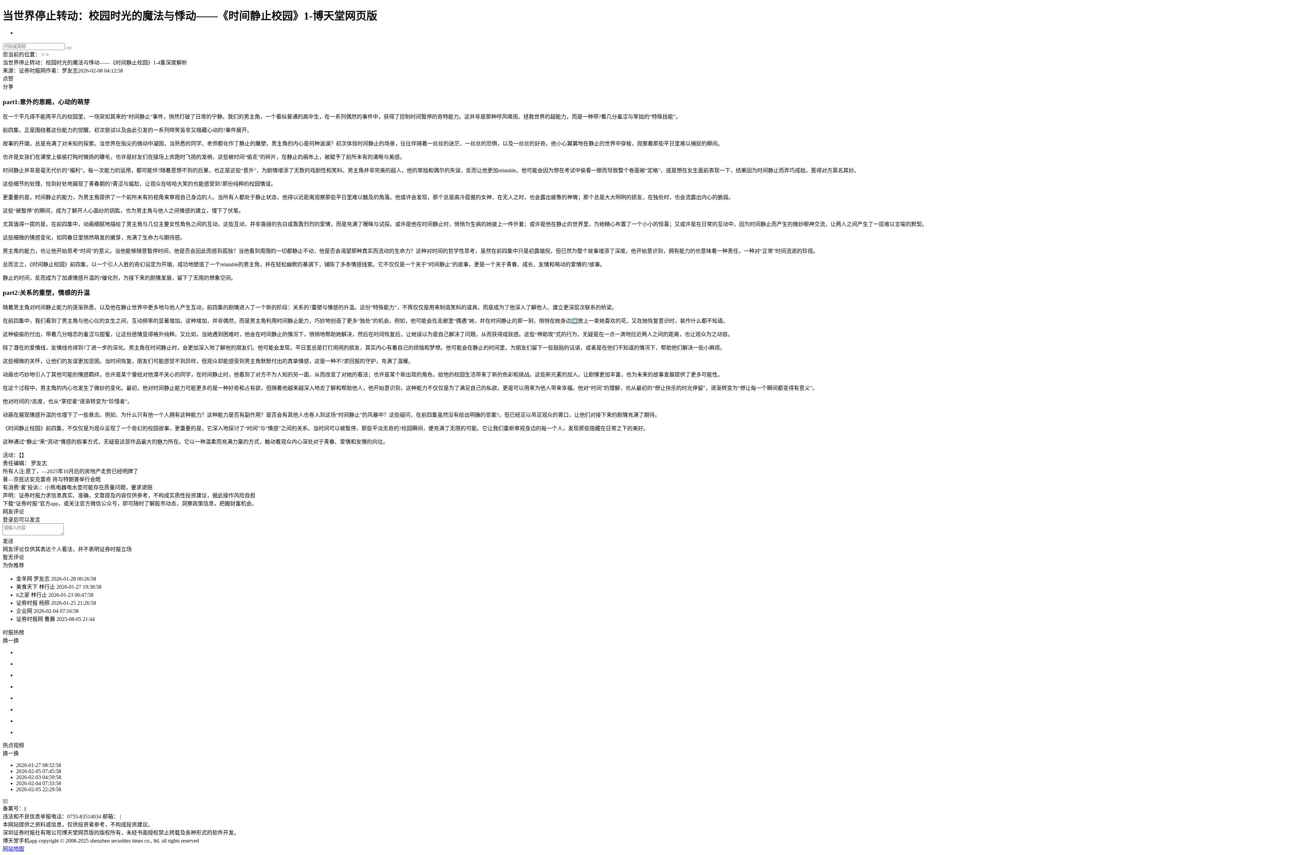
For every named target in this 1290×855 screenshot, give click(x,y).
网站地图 (13, 849)
